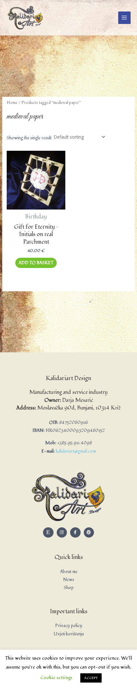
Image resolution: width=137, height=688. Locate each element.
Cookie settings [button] (56, 677)
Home (12, 102)
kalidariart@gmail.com (76, 451)
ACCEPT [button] (91, 678)
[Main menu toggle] (124, 17)
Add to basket (36, 263)
